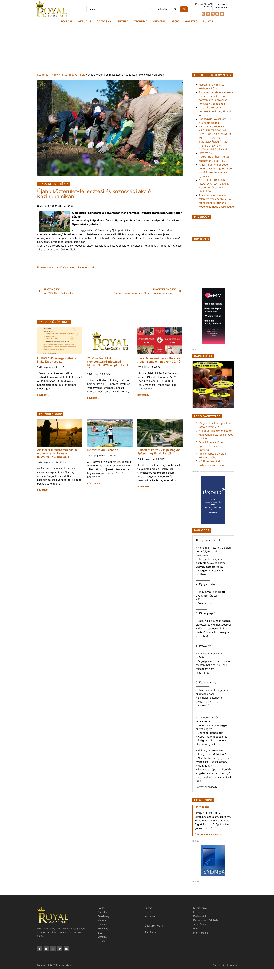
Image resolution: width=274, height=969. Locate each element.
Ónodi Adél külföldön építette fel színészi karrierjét (211, 446)
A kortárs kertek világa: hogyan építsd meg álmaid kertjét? (158, 451)
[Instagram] (212, 14)
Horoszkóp (202, 806)
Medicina (159, 21)
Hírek (55, 74)
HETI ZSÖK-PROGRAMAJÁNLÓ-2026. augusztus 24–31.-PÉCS (214, 157)
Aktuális (84, 21)
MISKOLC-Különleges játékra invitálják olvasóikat (56, 360)
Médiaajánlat (200, 907)
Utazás (148, 912)
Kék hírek (150, 916)
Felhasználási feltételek (206, 920)
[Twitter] (217, 14)
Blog (195, 928)
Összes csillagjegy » (208, 834)
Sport (175, 21)
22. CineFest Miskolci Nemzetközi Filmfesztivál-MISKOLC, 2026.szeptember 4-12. (108, 363)
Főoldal (67, 21)
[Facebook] (203, 14)
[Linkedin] (208, 14)
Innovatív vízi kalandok (102, 450)
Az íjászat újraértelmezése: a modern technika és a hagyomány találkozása (57, 453)
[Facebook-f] (39, 948)
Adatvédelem (200, 924)
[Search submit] (184, 9)
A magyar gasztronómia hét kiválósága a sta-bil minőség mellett (216, 434)
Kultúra (122, 21)
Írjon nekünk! (200, 932)
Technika (140, 21)
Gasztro (191, 21)
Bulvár (208, 21)
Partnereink (200, 916)
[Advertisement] (137, 49)
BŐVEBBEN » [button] (43, 395)
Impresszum (200, 912)
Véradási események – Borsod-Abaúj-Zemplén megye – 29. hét (159, 360)
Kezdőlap (42, 74)
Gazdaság (104, 21)
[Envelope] (222, 14)
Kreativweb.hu (230, 965)
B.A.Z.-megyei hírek (73, 74)
